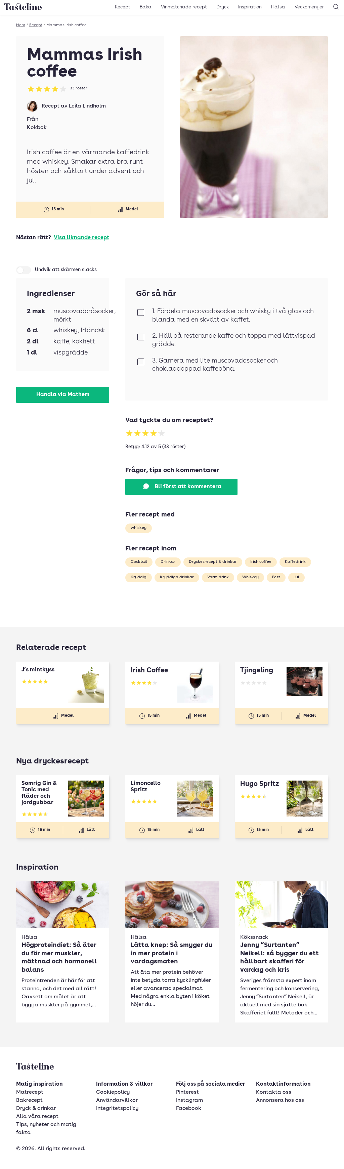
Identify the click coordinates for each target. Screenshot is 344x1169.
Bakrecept (29, 1100)
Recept (122, 7)
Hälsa (278, 7)
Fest (276, 577)
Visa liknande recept (81, 238)
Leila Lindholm (87, 106)
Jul (296, 577)
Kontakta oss (273, 1092)
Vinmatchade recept (184, 7)
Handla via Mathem (62, 395)
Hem (20, 25)
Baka (146, 7)
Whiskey (250, 577)
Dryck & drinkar (36, 1108)
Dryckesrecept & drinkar (213, 562)
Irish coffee (260, 562)
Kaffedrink (295, 562)
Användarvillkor (117, 1100)
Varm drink (218, 577)
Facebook (188, 1108)
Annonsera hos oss (280, 1100)
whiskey (138, 528)
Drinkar (168, 562)
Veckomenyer (309, 7)
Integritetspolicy (117, 1108)
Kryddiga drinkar (177, 577)
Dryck (222, 7)
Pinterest (187, 1092)
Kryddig (138, 577)
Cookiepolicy (113, 1092)
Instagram (189, 1100)
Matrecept (29, 1092)
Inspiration (250, 7)
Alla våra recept (37, 1116)
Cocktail (139, 562)
